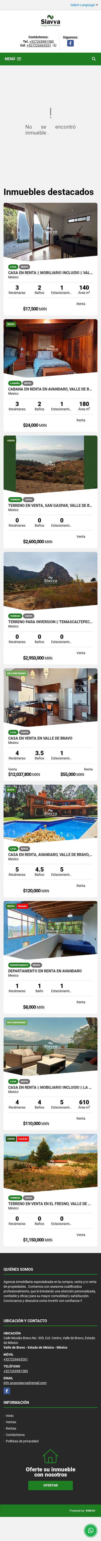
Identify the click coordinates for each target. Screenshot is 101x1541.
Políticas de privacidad (22, 1441)
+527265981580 (41, 41)
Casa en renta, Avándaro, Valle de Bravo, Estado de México (50, 855)
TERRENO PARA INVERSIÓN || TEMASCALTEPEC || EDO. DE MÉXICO (50, 622)
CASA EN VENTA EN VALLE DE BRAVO (40, 738)
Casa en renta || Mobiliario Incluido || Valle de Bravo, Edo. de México (50, 273)
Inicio (10, 1416)
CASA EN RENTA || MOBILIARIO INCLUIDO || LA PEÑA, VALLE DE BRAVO (50, 1087)
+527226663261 (39, 45)
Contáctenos (15, 1435)
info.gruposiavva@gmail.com (25, 1383)
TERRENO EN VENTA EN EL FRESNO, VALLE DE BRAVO (50, 1204)
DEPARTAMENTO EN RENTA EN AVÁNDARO (45, 971)
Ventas (11, 1422)
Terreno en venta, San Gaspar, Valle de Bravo (50, 506)
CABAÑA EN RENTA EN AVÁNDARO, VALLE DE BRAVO (50, 389)
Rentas (11, 1428)
